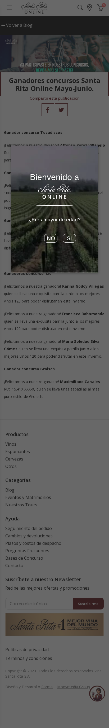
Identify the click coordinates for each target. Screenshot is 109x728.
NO (51, 238)
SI (69, 238)
